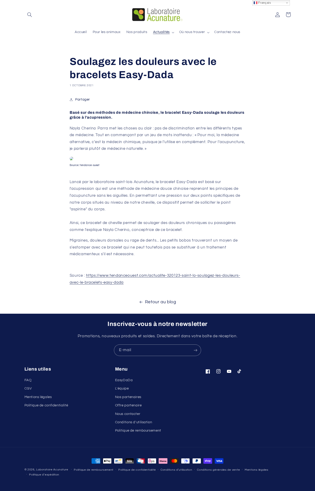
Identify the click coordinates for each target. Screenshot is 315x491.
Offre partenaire (128, 405)
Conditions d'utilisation (133, 422)
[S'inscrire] (195, 350)
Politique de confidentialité (46, 405)
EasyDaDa (124, 380)
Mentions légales (38, 397)
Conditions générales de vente (218, 470)
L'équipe (122, 388)
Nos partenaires (128, 397)
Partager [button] (82, 99)
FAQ (28, 380)
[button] (29, 14)
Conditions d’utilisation (176, 470)
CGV (28, 388)
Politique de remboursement (138, 430)
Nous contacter (127, 414)
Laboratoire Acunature (52, 469)
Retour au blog (160, 302)
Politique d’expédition (44, 474)
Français (264, 2)
